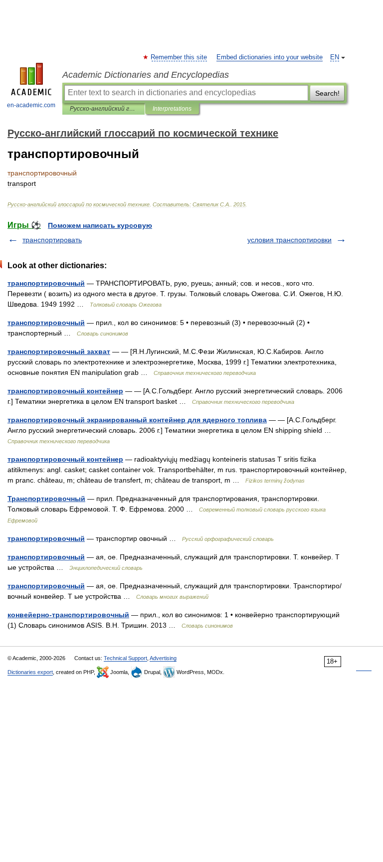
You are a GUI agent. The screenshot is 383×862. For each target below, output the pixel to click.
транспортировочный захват (58, 351)
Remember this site (179, 57)
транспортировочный (46, 283)
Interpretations (172, 108)
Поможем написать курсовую (100, 225)
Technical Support (125, 658)
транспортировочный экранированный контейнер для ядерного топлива (137, 420)
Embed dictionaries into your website (269, 57)
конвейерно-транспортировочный (68, 615)
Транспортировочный (46, 499)
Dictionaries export (30, 672)
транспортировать (52, 240)
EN (334, 57)
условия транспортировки (289, 240)
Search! (327, 93)
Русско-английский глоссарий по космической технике (103, 108)
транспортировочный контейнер (65, 391)
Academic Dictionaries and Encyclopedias (145, 75)
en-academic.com (31, 105)
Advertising (163, 658)
